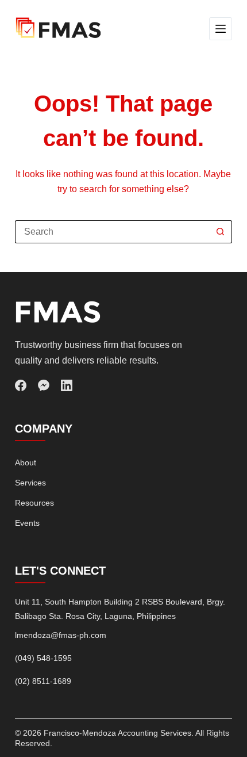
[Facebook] (20, 385)
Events (27, 522)
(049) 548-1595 (43, 658)
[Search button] (220, 231)
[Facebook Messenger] (43, 385)
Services (30, 482)
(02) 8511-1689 (43, 681)
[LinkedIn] (66, 385)
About (25, 462)
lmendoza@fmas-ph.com (60, 635)
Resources (34, 502)
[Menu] (220, 28)
